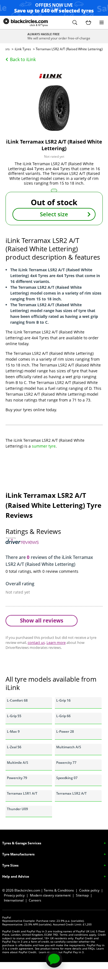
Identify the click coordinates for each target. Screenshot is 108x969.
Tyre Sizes (10, 865)
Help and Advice (15, 876)
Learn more (56, 642)
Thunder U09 (17, 809)
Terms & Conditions (59, 890)
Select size (54, 214)
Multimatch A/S (68, 747)
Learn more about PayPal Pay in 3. (61, 952)
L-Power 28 (65, 731)
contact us (36, 642)
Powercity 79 (17, 777)
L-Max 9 (13, 731)
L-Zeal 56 (14, 747)
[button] (74, 22)
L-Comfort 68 (17, 700)
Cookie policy (89, 890)
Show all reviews (41, 620)
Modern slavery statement (50, 895)
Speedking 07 (67, 777)
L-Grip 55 (14, 716)
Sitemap (82, 895)
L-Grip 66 (63, 716)
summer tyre (44, 446)
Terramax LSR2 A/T (71, 793)
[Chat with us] (54, 959)
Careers (35, 900)
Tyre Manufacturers (18, 854)
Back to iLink (23, 59)
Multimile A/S (17, 762)
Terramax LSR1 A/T (22, 793)
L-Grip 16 (63, 700)
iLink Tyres (23, 49)
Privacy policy (14, 895)
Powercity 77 (66, 762)
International (14, 900)
